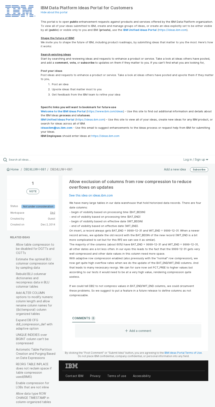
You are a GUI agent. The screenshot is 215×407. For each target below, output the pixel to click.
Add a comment (140, 330)
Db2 (52, 212)
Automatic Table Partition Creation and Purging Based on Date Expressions (35, 354)
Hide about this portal (54, 12)
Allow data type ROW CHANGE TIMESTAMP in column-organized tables (33, 398)
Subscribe (199, 169)
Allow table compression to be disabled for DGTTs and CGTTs (35, 249)
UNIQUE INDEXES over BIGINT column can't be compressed (32, 339)
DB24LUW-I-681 (35, 169)
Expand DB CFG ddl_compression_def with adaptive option (34, 324)
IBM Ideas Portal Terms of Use (183, 352)
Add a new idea (175, 169)
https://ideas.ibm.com (173, 29)
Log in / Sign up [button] (195, 159)
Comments (83, 318)
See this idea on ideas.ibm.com (91, 195)
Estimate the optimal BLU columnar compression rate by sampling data (35, 263)
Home (15, 169)
